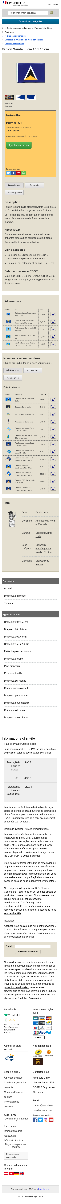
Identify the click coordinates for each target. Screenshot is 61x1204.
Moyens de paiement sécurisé (16, 1145)
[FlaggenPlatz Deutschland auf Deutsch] (16, 1174)
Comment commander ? (16, 1120)
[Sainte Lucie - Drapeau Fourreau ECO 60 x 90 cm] (8, 469)
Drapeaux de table (14, 658)
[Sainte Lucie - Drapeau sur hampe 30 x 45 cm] (8, 432)
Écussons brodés (13, 673)
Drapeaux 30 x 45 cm (15, 636)
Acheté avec (13, 378)
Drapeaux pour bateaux (16, 703)
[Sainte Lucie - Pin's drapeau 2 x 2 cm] (8, 417)
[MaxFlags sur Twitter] (40, 1121)
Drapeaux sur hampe (15, 680)
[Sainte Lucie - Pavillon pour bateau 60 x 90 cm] (8, 446)
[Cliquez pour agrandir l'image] (30, 90)
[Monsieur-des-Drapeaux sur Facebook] (35, 1121)
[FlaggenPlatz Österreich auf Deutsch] (6, 1174)
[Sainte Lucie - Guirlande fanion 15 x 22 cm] (8, 317)
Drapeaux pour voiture (16, 695)
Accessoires (32, 370)
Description (14, 185)
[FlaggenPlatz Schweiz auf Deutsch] (11, 1174)
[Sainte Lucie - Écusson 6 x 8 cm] (8, 409)
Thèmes (8, 603)
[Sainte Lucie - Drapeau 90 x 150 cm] (8, 402)
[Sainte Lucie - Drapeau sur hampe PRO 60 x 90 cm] (8, 461)
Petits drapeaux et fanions (17, 651)
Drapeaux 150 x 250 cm (16, 644)
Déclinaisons (13, 370)
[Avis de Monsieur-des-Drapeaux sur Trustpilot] (12, 1016)
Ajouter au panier (19, 145)
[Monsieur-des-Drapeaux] (15, 4)
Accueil (8, 588)
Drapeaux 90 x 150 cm (16, 622)
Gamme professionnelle (16, 688)
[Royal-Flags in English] (22, 1174)
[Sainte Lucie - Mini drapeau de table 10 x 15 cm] (8, 424)
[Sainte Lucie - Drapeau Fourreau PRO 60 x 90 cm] (8, 491)
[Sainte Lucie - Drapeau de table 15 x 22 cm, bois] (8, 439)
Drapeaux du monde (15, 596)
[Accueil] (3, 28)
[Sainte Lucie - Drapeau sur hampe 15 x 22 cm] (8, 454)
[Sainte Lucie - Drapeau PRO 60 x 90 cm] (8, 484)
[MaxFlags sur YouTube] (51, 1121)
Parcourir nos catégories (30, 21)
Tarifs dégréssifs (14, 192)
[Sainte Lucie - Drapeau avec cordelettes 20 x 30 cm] (8, 324)
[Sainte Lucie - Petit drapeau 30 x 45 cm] (8, 332)
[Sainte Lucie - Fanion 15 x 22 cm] (8, 339)
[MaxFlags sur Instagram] (45, 1121)
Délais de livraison (14, 1140)
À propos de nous (13, 1077)
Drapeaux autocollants (16, 717)
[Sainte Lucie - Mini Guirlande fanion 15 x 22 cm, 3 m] (8, 346)
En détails (34, 185)
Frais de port (10, 1126)
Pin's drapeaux (12, 666)
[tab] (14, 185)
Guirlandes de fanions (15, 710)
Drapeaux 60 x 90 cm (15, 629)
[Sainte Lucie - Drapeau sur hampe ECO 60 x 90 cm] (8, 476)
